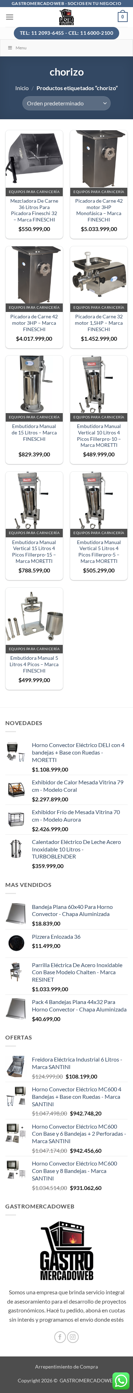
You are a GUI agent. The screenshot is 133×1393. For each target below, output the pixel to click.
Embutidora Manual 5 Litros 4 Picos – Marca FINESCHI (34, 664)
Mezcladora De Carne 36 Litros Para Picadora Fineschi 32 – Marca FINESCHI (34, 210)
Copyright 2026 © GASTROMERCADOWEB (67, 1380)
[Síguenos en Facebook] (60, 1337)
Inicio (22, 87)
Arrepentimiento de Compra (66, 1367)
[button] (9, 17)
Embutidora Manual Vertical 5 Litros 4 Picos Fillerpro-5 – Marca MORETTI (99, 551)
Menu (21, 47)
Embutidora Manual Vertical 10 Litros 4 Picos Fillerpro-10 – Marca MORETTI (99, 435)
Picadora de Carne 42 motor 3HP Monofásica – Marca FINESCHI (99, 210)
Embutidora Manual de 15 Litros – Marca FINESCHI (34, 432)
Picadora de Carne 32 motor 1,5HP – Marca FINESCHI (99, 323)
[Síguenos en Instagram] (73, 1337)
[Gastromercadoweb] (66, 17)
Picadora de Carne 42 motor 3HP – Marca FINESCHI (34, 323)
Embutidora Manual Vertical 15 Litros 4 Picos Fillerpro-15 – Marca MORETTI (34, 551)
